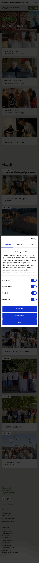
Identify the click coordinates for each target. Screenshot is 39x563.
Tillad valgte (19, 315)
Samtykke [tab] (7, 244)
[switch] (34, 286)
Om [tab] (32, 244)
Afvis (19, 322)
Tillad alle (19, 309)
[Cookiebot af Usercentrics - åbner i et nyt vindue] (28, 239)
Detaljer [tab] (19, 244)
